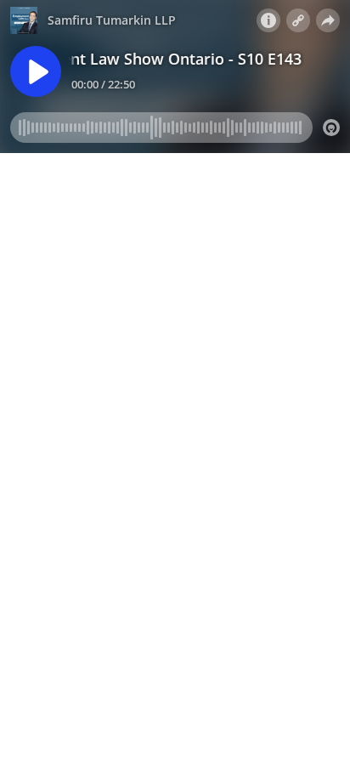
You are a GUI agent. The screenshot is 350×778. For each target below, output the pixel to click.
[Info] (268, 20)
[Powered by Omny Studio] (331, 127)
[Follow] (298, 20)
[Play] (35, 71)
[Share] (328, 20)
